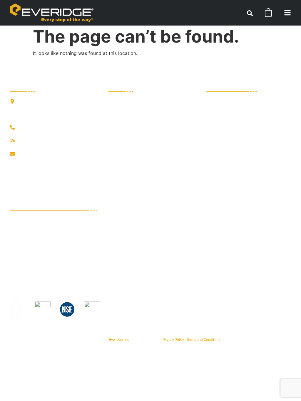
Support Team (30, 141)
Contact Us (27, 154)
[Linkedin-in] (36, 166)
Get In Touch (29, 127)
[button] (250, 13)
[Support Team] (12, 140)
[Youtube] (48, 166)
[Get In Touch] (12, 127)
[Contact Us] (12, 153)
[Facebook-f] (13, 166)
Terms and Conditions (203, 340)
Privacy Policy (173, 340)
